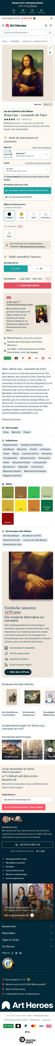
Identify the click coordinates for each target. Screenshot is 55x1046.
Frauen (6, 453)
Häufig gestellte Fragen (16, 859)
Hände (6, 462)
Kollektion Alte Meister (22, 111)
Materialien (8, 933)
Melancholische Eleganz (35, 471)
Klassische (46, 453)
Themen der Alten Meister (35, 540)
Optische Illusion (27, 458)
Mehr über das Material (41, 147)
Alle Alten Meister (11, 535)
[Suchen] (49, 32)
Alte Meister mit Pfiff (31, 535)
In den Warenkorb (29, 285)
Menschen (22, 449)
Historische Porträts (21, 462)
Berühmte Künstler (11, 540)
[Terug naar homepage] (16, 25)
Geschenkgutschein (15, 878)
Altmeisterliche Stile (12, 544)
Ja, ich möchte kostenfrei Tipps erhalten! (23, 807)
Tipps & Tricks (10, 939)
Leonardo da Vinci (30, 453)
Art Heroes (8, 946)
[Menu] (3, 25)
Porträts (33, 449)
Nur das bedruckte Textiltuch (20, 197)
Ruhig (5, 432)
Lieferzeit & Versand (15, 870)
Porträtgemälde (10, 458)
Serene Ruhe (37, 467)
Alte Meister (8, 449)
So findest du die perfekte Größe (38, 163)
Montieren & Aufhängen (16, 874)
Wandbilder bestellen (15, 863)
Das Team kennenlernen (16, 915)
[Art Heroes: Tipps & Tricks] (51, 940)
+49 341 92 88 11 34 (29, 844)
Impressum (46, 1020)
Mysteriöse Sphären (12, 471)
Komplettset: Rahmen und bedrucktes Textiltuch (28, 190)
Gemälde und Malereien (31, 445)
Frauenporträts (39, 462)
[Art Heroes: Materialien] (51, 933)
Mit (41, 268)
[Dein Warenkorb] (50, 25)
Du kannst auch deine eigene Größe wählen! (26, 178)
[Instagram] (12, 953)
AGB (29, 1016)
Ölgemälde (23, 467)
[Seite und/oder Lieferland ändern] (51, 18)
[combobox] (24, 33)
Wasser (16, 453)
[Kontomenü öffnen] (45, 25)
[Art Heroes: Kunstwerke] (51, 926)
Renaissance (44, 458)
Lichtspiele (45, 449)
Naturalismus (9, 467)
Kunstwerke (9, 926)
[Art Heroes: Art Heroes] (51, 946)
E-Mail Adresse (9, 795)
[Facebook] (20, 953)
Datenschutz (35, 1020)
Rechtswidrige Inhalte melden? (16, 1020)
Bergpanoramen (10, 445)
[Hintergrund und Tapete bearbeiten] (50, 52)
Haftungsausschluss (41, 1016)
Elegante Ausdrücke (12, 475)
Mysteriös (16, 432)
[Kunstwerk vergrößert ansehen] (50, 48)
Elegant (27, 432)
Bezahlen (10, 866)
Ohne (17, 268)
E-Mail (42, 851)
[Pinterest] (16, 953)
